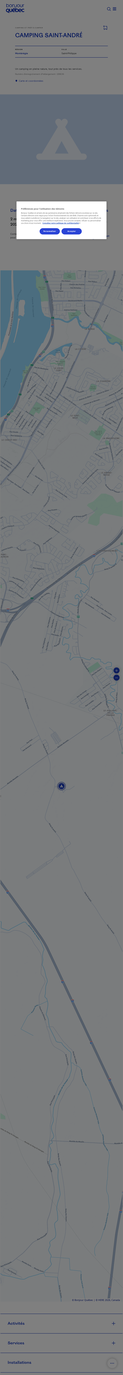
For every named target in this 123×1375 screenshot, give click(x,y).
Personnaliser (49, 231)
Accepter (72, 231)
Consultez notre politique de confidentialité (61, 223)
